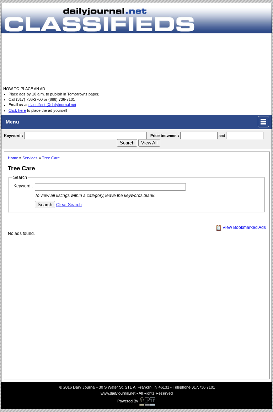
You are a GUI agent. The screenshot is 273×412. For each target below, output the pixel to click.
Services (30, 158)
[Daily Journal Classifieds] (136, 18)
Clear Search (69, 204)
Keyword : (23, 185)
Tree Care (51, 158)
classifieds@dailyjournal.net (52, 105)
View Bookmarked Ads (243, 227)
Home (13, 158)
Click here (17, 110)
